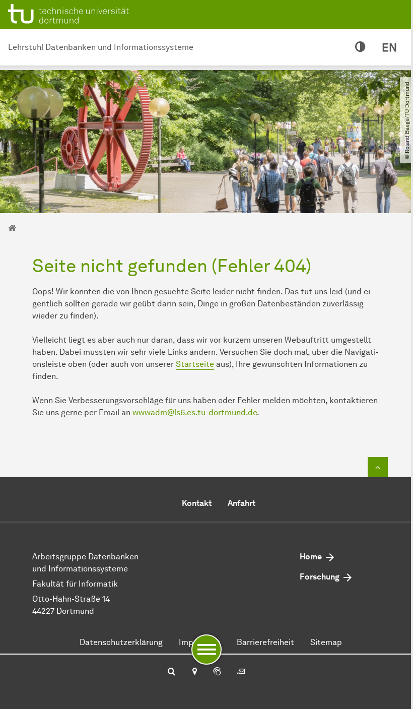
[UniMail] (241, 672)
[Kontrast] (360, 47)
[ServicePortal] (217, 672)
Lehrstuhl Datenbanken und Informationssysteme (100, 47)
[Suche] (171, 672)
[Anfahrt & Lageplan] (194, 672)
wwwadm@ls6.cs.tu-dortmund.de (194, 412)
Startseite (195, 364)
